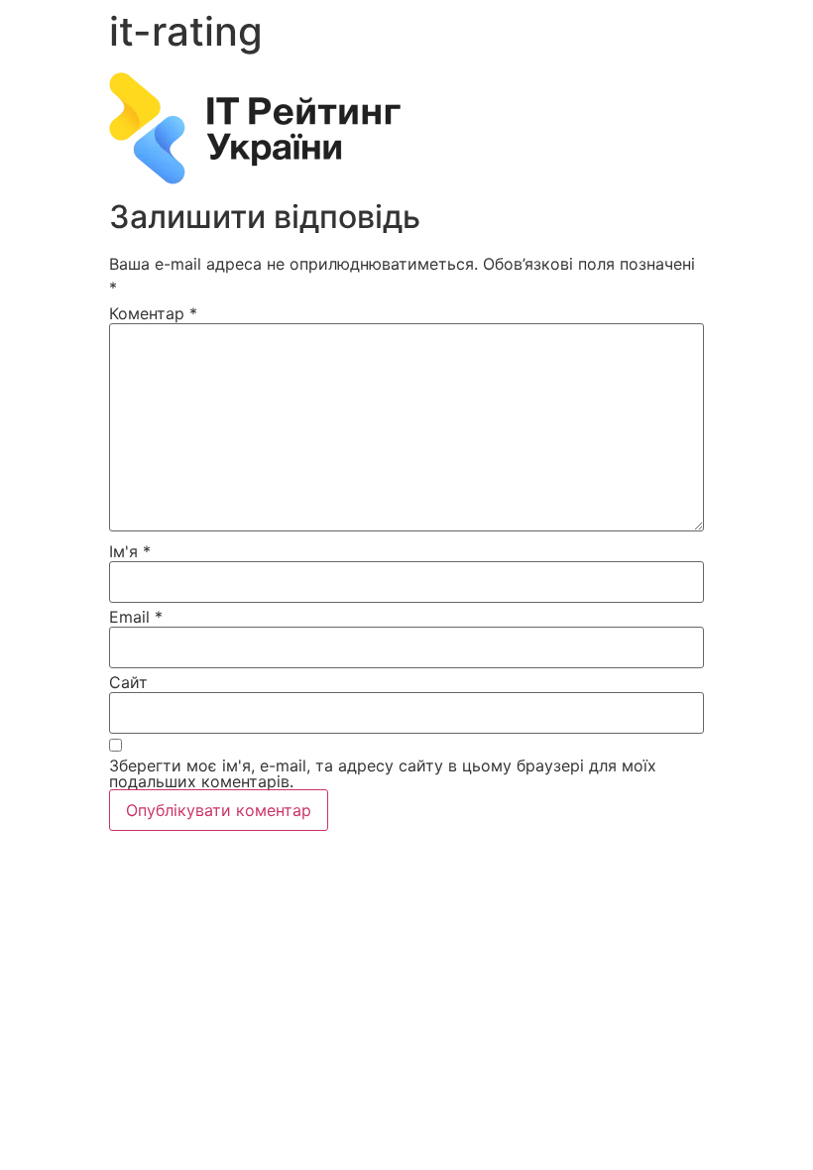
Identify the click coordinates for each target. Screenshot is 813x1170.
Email (136, 617)
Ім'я (130, 551)
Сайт (128, 682)
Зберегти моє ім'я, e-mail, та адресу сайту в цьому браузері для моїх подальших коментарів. (382, 773)
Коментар (153, 313)
